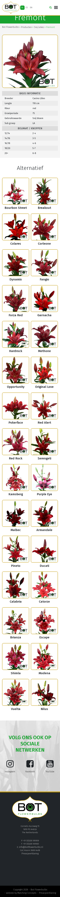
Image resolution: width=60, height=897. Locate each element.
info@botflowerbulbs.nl (31, 847)
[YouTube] (50, 765)
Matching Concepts (26, 893)
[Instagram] (10, 765)
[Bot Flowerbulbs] (11, 7)
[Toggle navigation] (56, 8)
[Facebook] (30, 765)
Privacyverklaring (30, 853)
